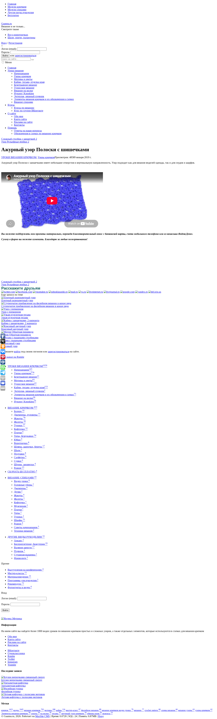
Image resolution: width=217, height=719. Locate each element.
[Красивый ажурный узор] (16, 326)
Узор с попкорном (11, 312)
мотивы (49, 710)
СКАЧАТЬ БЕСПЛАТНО (22, 471)
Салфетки (20, 457)
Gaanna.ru (6, 23)
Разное (19, 468)
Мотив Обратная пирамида (16, 334)
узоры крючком (203, 710)
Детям (18, 491)
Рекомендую (16, 584)
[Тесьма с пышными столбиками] (19, 337)
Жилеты (20, 422)
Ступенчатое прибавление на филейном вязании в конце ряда (35, 306)
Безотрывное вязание (26, 376)
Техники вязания (24, 531)
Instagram (12, 662)
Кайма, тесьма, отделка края (31, 387)
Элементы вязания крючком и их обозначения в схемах (45, 394)
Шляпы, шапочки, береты (29, 446)
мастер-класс (73, 710)
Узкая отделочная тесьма (14, 317)
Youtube (12, 664)
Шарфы (19, 520)
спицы (35, 713)
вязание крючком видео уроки (117, 710)
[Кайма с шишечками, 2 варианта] (20, 320)
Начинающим (23, 369)
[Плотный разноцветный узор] (18, 297)
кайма (60, 710)
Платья (18, 432)
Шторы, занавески (25, 464)
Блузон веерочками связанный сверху (21, 680)
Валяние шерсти (24, 547)
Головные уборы (24, 484)
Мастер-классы (17, 573)
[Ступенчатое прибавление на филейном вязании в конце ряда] (36, 303)
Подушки (20, 453)
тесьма (56, 713)
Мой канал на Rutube (12, 357)
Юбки (18, 439)
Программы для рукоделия (23, 580)
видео (18, 710)
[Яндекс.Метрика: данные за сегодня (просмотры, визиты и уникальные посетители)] (11, 618)
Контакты (13, 645)
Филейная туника (10, 691)
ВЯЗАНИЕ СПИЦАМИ (22, 477)
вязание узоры (186, 710)
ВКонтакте (13, 650)
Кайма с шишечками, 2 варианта (19, 323)
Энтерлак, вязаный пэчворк (29, 391)
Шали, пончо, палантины (21, 37)
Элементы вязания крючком (15, 713)
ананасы (107, 713)
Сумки (18, 461)
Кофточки (21, 429)
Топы (18, 513)
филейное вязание (91, 710)
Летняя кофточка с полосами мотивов (21, 697)
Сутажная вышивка (25, 554)
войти (17, 351)
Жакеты (19, 418)
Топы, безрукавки (25, 436)
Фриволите (21, 558)
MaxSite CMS (42, 716)
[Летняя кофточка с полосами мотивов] (23, 694)
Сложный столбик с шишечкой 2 (19, 139)
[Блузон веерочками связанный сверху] (23, 677)
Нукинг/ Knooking (25, 401)
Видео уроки (22, 481)
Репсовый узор (9, 346)
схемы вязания (169, 710)
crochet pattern (152, 710)
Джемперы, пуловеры (27, 414)
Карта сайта (14, 639)
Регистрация (15, 43)
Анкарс (19, 540)
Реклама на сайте (17, 642)
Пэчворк (19, 551)
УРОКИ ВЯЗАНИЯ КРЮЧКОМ (18, 157)
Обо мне (12, 636)
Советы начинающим (26, 527)
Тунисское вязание (25, 384)
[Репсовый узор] (10, 343)
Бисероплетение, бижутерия (30, 544)
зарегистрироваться (25, 55)
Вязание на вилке (24, 398)
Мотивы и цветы (24, 380)
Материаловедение (19, 576)
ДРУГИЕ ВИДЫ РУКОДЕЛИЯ (26, 537)
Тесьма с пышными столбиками (18, 340)
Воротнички (21, 443)
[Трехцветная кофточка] (14, 683)
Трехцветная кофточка (13, 685)
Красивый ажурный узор (14, 329)
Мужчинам (21, 506)
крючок (7, 710)
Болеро (19, 411)
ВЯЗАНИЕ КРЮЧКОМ (22, 407)
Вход (4, 43)
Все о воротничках (18, 34)
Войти (5, 55)
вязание (139, 710)
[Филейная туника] (12, 688)
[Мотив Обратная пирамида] (17, 332)
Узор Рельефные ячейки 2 (15, 141)
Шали (18, 450)
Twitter (11, 659)
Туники (19, 425)
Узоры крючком (46, 157)
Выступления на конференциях (26, 569)
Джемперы (20, 488)
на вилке (45, 713)
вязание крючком (34, 710)
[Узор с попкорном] (12, 309)
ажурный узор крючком (73, 713)
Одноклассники (16, 653)
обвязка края (94, 713)
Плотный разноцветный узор (17, 300)
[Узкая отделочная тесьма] (16, 314)
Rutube (11, 656)
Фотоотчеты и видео (20, 587)
